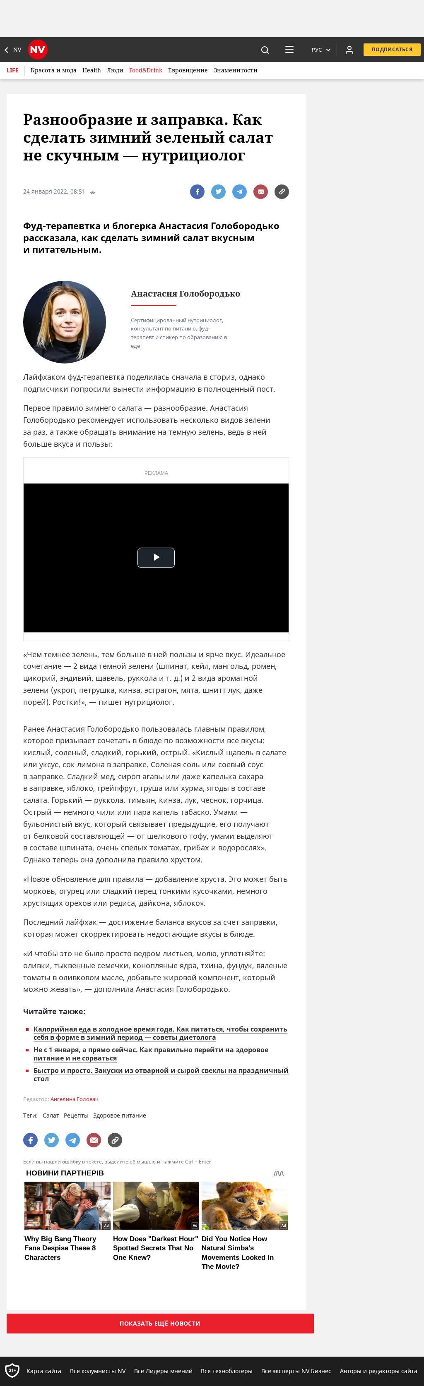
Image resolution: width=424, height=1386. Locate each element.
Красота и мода (54, 70)
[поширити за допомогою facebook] (197, 191)
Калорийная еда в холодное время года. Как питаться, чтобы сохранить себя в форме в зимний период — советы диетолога (160, 1033)
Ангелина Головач (75, 1099)
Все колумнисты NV (97, 1371)
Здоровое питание (119, 1115)
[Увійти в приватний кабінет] (349, 49)
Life (13, 70)
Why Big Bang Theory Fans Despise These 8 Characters (60, 1248)
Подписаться (392, 49)
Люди (115, 70)
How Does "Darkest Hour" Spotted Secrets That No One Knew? (155, 1248)
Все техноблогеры (227, 1371)
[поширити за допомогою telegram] (239, 191)
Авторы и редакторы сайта (378, 1371)
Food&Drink (145, 70)
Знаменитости (236, 70)
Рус (317, 49)
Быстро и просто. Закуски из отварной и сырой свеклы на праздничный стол (161, 1074)
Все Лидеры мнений (163, 1371)
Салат (51, 1115)
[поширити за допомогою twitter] (218, 191)
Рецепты (76, 1115)
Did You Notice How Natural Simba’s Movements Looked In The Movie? (238, 1252)
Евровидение (188, 70)
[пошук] (265, 49)
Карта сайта (43, 1371)
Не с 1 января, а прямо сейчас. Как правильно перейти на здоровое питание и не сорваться (151, 1054)
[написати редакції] (260, 191)
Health (91, 70)
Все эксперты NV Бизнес (296, 1371)
